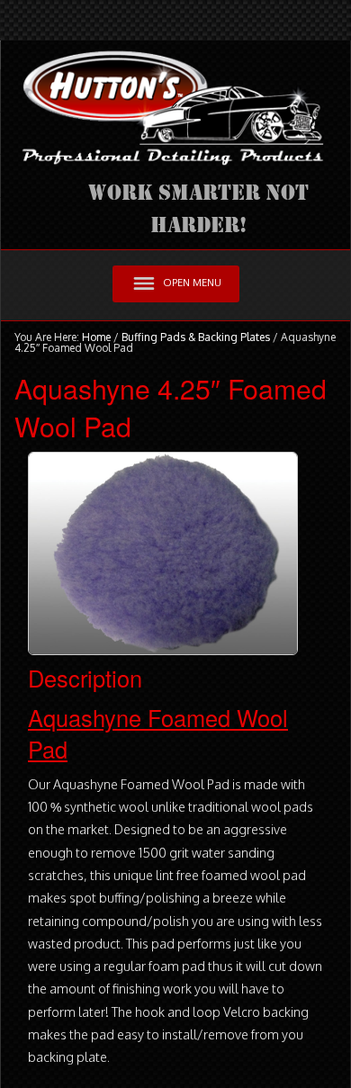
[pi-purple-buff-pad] (163, 553)
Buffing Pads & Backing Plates (196, 337)
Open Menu (192, 282)
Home (96, 337)
